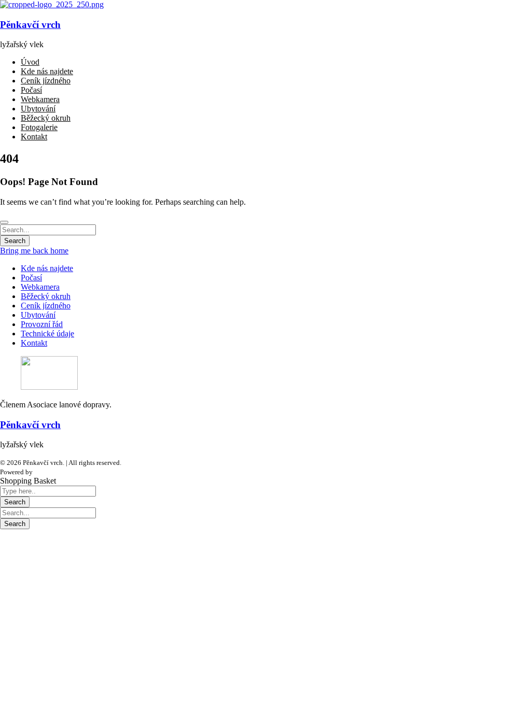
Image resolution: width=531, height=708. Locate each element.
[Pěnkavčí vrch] (52, 4)
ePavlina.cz (50, 472)
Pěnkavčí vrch (30, 24)
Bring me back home (34, 250)
